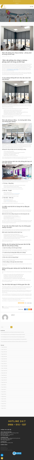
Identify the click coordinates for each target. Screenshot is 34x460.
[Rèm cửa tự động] (4, 6)
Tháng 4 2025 (3, 384)
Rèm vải (8, 200)
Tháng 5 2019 (3, 403)
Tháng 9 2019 (3, 394)
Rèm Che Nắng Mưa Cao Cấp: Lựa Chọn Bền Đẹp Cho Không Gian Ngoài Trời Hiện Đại (13, 334)
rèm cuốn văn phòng (23, 306)
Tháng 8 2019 (3, 396)
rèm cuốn (5, 306)
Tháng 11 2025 (3, 368)
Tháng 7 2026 (3, 349)
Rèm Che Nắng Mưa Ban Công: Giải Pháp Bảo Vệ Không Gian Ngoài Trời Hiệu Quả (12, 332)
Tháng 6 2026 (3, 351)
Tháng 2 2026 (3, 361)
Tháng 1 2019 (3, 408)
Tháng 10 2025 (3, 370)
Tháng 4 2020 (3, 391)
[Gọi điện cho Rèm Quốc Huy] (2, 458)
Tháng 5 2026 (3, 354)
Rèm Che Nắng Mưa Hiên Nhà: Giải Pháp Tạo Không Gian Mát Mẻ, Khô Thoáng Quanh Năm (13, 339)
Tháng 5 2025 (3, 382)
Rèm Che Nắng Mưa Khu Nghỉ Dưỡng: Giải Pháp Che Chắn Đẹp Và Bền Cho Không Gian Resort (14, 341)
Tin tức (11, 56)
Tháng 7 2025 (3, 377)
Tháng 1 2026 (3, 363)
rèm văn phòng (28, 306)
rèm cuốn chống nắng (11, 306)
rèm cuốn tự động (16, 306)
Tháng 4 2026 (3, 356)
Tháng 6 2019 (3, 401)
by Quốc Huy (3, 56)
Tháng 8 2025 (3, 375)
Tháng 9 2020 (3, 389)
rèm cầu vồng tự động (16, 193)
